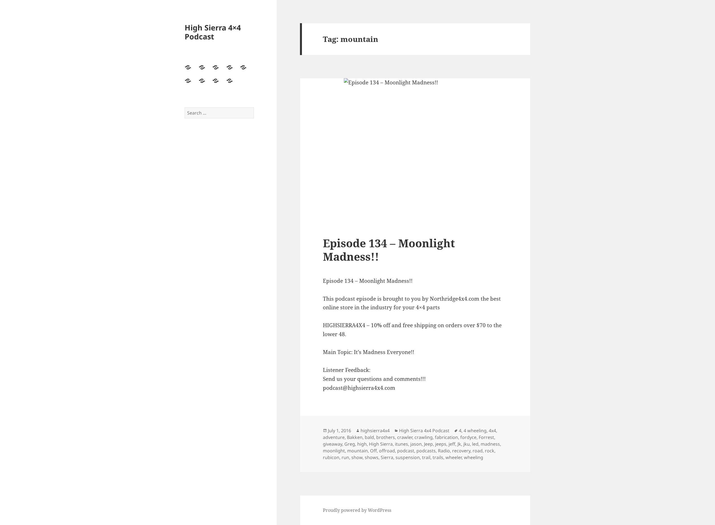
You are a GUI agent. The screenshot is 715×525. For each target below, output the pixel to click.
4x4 (492, 430)
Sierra (387, 457)
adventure (334, 437)
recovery (461, 451)
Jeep (428, 444)
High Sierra (381, 444)
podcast (405, 451)
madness (490, 444)
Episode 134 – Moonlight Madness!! (389, 250)
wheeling (473, 457)
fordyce (468, 437)
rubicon (331, 457)
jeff (452, 444)
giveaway (332, 444)
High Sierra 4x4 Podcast (424, 430)
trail (426, 457)
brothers (385, 437)
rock (489, 451)
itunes (401, 444)
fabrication (446, 437)
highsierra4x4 (375, 430)
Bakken (355, 437)
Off (373, 451)
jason (416, 444)
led (475, 444)
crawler (404, 437)
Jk (459, 444)
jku (466, 444)
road (478, 451)
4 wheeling (475, 430)
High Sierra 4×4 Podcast (213, 32)
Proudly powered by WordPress (357, 510)
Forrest (486, 437)
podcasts (426, 451)
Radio (444, 451)
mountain (357, 451)
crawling (423, 437)
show (357, 457)
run (345, 457)
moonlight (334, 451)
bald (369, 437)
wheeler (453, 457)
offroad (387, 451)
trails (438, 457)
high (362, 444)
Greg (349, 444)
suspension (407, 457)
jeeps (440, 444)
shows (371, 457)
